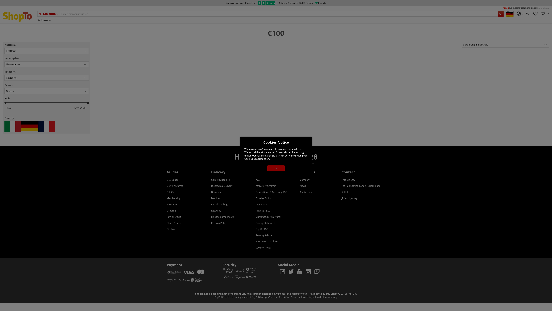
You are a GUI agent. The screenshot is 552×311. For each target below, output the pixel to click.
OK (276, 168)
